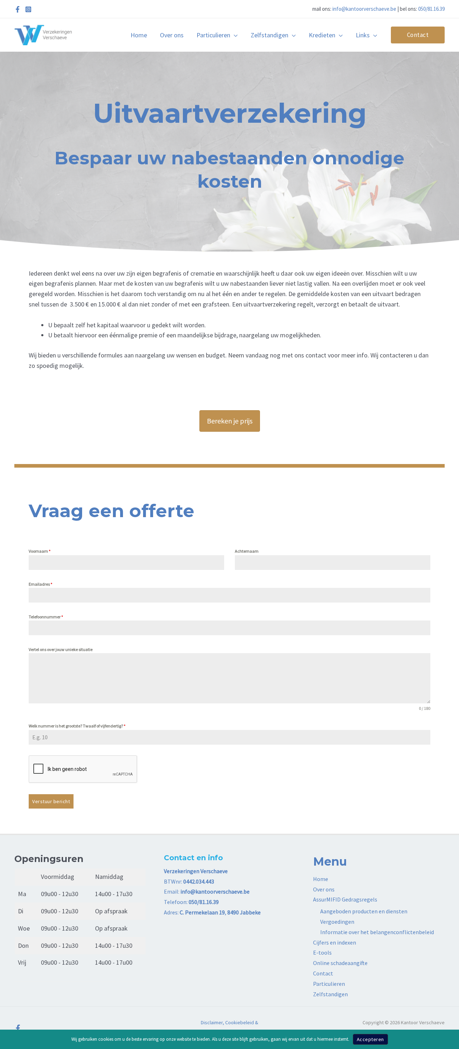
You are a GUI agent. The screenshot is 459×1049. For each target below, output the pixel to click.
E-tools (322, 952)
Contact (323, 973)
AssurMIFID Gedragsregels (345, 899)
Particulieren (329, 983)
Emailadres (40, 584)
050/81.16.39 (431, 8)
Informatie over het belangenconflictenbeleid (377, 932)
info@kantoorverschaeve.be (364, 8)
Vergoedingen (337, 921)
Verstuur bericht (51, 801)
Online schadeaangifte (340, 962)
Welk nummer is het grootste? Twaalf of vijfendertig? (77, 726)
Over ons (324, 889)
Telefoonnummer (46, 616)
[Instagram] (28, 9)
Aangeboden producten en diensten (363, 911)
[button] (234, 35)
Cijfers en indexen (334, 942)
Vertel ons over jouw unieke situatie (61, 649)
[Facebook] (17, 9)
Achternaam (247, 551)
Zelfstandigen (330, 994)
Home (320, 878)
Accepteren (370, 1039)
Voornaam (40, 551)
